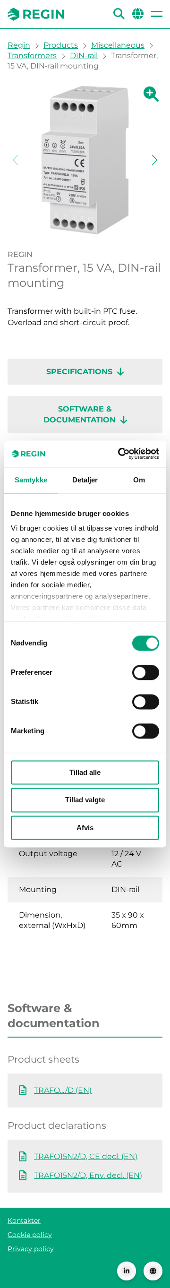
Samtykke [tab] (31, 480)
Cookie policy (30, 1234)
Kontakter (24, 1220)
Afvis (85, 828)
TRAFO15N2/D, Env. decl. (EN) (88, 1175)
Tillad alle (85, 772)
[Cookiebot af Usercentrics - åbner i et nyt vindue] (120, 453)
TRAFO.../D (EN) (63, 1090)
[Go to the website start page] (36, 14)
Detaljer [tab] (85, 480)
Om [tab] (139, 480)
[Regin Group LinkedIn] (126, 1271)
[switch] (145, 672)
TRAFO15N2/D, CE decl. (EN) (85, 1156)
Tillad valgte (85, 800)
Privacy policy (31, 1249)
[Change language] (153, 1271)
